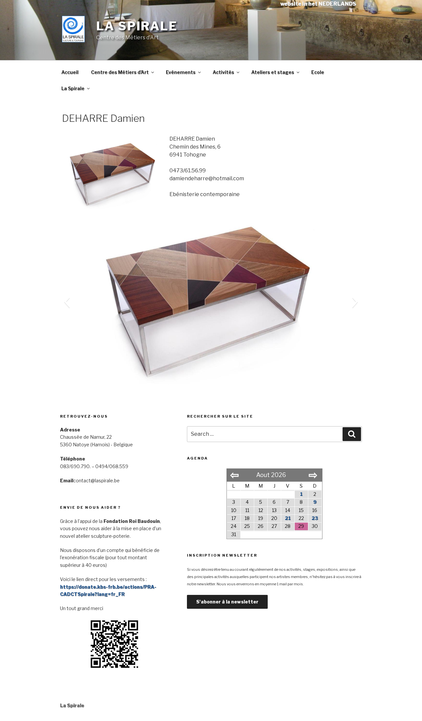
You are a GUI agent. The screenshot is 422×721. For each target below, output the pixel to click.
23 (315, 518)
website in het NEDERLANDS (318, 4)
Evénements (181, 72)
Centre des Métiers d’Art (120, 72)
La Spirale (137, 26)
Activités (223, 72)
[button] (67, 301)
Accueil (69, 72)
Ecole (317, 72)
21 (288, 518)
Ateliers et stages (272, 72)
